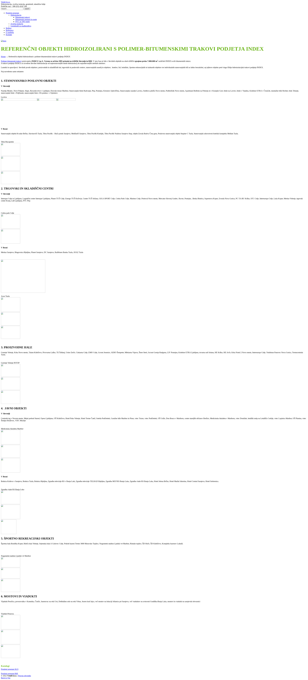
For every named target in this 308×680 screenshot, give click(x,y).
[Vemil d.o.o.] (3, 41)
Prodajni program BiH (9, 674)
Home (3, 57)
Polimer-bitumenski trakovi (11, 61)
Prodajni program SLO (9, 669)
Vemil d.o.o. (5, 2)
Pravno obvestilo (24, 676)
